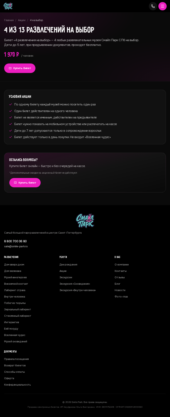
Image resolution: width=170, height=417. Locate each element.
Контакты (120, 271)
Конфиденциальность (17, 384)
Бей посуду (11, 328)
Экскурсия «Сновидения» (75, 284)
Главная (8, 20)
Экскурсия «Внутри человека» (78, 290)
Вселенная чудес (14, 335)
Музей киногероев (15, 277)
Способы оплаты (14, 372)
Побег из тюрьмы (15, 303)
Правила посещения (16, 359)
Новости (120, 290)
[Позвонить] (153, 6)
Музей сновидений (15, 341)
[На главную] (8, 6)
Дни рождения (68, 264)
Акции (21, 20)
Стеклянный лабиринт (17, 316)
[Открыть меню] (162, 6)
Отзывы (120, 277)
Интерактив (11, 322)
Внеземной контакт (16, 284)
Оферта (9, 378)
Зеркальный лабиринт (17, 309)
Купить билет (22, 68)
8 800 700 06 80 (15, 241)
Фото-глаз (121, 296)
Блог (117, 284)
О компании (122, 264)
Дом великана (12, 271)
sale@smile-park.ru (16, 246)
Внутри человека (14, 296)
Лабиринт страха (14, 290)
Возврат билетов (15, 365)
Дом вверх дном (14, 264)
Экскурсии (66, 277)
